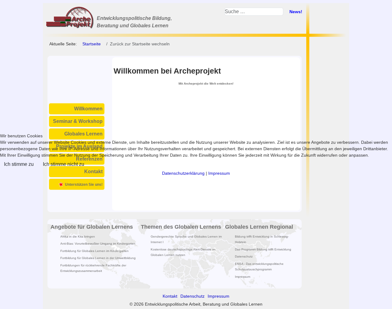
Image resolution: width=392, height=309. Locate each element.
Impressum (219, 173)
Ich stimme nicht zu (63, 164)
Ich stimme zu (19, 164)
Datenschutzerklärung (183, 173)
